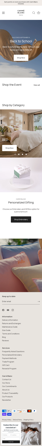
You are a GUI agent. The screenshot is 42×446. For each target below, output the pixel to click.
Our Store (6, 383)
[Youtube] (8, 310)
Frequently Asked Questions (13, 351)
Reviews (5, 340)
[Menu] (3, 12)
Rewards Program (9, 368)
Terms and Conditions (10, 334)
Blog (4, 337)
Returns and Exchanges (11, 323)
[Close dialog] (39, 423)
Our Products (7, 396)
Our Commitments (9, 386)
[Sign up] (39, 301)
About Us (5, 390)
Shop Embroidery (21, 219)
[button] (15, 154)
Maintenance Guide (9, 327)
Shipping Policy (28, 420)
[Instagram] (13, 310)
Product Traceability (10, 393)
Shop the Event (12, 84)
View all (37, 85)
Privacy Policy (6, 420)
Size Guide (6, 330)
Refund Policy (17, 420)
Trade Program (8, 362)
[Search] (33, 13)
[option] (21, 49)
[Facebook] (3, 310)
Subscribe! (11, 441)
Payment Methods (9, 358)
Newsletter (6, 400)
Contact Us (6, 379)
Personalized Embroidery (12, 355)
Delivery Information (10, 320)
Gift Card (5, 365)
